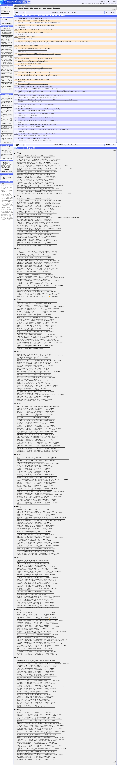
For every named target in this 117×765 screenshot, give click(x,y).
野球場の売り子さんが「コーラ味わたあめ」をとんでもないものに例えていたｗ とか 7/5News (40, 394)
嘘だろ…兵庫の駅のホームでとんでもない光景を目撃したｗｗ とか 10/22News (37, 213)
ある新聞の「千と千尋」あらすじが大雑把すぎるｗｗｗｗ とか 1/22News (35, 674)
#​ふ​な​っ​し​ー (5, 80)
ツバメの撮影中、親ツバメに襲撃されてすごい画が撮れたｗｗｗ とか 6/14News (37, 431)
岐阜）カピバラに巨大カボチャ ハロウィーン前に (32, 84)
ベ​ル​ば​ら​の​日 (4, 63)
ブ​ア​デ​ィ (8, 60)
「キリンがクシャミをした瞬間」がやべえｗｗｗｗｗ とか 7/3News (34, 397)
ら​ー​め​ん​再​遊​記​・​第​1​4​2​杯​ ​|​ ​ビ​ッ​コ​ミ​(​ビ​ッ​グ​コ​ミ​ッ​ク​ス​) (7, 111)
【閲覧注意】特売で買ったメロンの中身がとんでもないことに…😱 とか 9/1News (37, 296)
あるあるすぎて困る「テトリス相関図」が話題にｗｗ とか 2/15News (34, 633)
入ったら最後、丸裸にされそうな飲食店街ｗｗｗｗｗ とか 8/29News (34, 305)
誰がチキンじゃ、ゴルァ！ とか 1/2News (27, 705)
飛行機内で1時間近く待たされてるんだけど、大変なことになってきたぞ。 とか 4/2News (39, 553)
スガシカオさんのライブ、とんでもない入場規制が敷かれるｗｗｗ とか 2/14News (37, 634)
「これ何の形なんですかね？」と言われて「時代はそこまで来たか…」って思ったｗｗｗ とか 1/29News (43, 663)
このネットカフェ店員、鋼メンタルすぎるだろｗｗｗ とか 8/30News (34, 303)
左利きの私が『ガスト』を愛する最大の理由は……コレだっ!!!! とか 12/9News (36, 747)
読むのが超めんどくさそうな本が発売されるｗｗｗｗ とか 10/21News (34, 214)
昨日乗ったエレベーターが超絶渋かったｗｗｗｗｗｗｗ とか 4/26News (35, 516)
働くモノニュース (49, 117)
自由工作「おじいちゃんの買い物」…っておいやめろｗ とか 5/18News (35, 477)
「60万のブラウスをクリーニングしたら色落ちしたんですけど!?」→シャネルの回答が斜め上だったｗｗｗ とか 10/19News (48, 217)
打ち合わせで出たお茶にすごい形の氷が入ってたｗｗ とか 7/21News (34, 370)
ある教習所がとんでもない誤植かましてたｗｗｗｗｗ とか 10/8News (34, 234)
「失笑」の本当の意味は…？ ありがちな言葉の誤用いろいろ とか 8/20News (36, 319)
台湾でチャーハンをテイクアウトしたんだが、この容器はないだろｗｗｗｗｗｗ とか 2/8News (40, 643)
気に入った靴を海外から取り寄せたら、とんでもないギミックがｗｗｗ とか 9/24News (38, 260)
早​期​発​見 (8, 37)
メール (8, 218)
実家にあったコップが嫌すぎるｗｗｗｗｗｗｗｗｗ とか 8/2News (33, 347)
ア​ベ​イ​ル (8, 46)
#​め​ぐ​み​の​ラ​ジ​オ (6, 72)
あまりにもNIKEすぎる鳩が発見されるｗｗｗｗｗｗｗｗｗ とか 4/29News (35, 511)
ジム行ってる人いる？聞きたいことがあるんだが (31, 86)
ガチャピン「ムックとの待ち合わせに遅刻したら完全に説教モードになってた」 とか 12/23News (41, 725)
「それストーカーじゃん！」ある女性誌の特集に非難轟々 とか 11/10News (35, 179)
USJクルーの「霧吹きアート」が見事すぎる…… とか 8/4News (32, 344)
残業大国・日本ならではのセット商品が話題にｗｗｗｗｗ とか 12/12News (35, 742)
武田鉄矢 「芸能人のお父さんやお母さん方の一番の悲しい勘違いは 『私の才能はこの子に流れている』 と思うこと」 (49, 41)
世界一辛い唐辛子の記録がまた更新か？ (29, 45)
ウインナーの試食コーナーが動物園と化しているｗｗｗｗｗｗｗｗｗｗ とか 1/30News (38, 662)
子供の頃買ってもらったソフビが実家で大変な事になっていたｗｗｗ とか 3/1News (38, 607)
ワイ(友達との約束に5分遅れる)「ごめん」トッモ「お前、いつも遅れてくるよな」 (40, 109)
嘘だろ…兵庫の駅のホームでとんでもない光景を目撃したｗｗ (35, 20)
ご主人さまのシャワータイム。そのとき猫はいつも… (32, 72)
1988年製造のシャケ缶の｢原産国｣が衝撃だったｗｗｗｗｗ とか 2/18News (35, 628)
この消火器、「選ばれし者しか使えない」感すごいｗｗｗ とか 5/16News (35, 480)
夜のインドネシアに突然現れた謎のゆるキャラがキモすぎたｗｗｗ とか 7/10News (37, 387)
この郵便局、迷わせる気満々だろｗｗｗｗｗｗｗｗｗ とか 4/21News (34, 523)
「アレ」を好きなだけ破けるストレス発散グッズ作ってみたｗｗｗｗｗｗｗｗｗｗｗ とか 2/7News (41, 645)
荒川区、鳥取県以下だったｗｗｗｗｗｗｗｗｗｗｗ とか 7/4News (33, 396)
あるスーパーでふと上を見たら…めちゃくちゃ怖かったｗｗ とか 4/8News (35, 543)
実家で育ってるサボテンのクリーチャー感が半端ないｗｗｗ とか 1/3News (35, 704)
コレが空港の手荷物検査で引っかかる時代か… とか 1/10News (32, 693)
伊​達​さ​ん (3, 56)
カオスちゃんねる (67, 109)
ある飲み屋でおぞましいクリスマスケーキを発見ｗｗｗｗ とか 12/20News (35, 729)
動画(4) (31, 8)
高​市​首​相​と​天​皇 (7, 33)
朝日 (47, 84)
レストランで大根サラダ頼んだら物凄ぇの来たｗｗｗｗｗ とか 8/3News (35, 345)
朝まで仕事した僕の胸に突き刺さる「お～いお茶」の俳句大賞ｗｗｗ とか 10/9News (38, 233)
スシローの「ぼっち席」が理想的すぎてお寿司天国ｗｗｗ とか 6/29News (35, 408)
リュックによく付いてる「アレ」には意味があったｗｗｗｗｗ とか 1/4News (36, 702)
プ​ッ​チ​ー (7, 45)
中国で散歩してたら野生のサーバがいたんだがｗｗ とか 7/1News (33, 400)
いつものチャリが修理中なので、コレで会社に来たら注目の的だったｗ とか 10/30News (39, 200)
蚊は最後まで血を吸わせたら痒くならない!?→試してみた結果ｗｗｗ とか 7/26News (38, 362)
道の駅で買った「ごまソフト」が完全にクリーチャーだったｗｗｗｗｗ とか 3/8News (38, 596)
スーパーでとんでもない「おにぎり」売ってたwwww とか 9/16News (34, 273)
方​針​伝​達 (8, 52)
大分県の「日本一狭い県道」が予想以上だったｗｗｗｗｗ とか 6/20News (35, 422)
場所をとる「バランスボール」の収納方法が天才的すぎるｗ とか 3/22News (36, 574)
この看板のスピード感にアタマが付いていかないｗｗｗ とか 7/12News (35, 383)
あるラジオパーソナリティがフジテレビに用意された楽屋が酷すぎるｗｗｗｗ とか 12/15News (40, 737)
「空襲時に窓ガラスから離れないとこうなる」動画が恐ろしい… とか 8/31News (37, 302)
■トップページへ (5, 7)
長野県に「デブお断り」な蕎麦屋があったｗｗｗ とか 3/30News (33, 562)
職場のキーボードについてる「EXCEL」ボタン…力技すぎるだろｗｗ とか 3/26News (38, 568)
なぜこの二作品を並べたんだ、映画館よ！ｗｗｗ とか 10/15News (33, 223)
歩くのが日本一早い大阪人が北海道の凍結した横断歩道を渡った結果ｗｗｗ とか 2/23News (40, 620)
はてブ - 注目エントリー (8, 158)
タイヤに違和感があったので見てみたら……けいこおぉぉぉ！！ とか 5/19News (37, 476)
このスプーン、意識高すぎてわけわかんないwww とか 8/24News (33, 312)
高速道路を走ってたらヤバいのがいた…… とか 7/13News (31, 382)
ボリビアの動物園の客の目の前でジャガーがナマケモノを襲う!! (35, 75)
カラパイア (42, 45)
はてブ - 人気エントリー (8, 142)
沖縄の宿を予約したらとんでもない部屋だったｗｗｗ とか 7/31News (34, 354)
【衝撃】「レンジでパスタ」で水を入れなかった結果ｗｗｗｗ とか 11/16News (36, 170)
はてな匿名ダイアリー (65, 129)
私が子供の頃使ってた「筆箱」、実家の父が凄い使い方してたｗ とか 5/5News (36, 497)
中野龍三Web (84, 91)
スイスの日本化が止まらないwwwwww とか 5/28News (30, 462)
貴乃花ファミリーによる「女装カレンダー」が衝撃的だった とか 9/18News (36, 269)
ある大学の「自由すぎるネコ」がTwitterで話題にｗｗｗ (33, 68)
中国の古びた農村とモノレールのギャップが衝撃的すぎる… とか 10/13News (36, 226)
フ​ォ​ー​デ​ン (9, 63)
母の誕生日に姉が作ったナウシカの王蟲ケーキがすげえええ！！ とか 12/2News (37, 757)
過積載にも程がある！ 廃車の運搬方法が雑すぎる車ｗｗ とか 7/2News (34, 399)
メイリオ (7, 169)
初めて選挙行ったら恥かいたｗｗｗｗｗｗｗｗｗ (31, 117)
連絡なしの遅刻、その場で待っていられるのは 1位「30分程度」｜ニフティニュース (36, 110)
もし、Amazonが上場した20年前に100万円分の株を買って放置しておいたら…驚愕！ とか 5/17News (42, 479)
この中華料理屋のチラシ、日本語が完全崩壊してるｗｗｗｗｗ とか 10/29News (37, 202)
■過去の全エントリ (5, 11)
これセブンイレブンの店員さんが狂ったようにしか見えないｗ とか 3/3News (36, 603)
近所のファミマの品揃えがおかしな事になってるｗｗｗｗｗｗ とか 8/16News (36, 325)
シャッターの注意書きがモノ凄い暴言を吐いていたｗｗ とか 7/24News (35, 365)
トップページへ (73, 12)
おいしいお (60, 95)
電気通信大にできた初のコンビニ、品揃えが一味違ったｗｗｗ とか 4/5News (36, 548)
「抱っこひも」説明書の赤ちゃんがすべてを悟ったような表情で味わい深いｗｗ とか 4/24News (41, 519)
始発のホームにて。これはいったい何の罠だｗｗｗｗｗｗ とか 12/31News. (36, 712)
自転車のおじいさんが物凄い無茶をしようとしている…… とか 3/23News (35, 573)
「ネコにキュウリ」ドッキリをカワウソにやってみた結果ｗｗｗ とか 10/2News (37, 244)
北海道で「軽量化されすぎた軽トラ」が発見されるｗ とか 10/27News (34, 205)
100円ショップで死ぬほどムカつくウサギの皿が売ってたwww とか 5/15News (36, 482)
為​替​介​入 (10, 40)
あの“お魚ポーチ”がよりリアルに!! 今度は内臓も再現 (32, 25)
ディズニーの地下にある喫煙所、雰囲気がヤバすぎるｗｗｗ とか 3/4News (35, 602)
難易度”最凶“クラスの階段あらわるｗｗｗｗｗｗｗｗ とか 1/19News (34, 679)
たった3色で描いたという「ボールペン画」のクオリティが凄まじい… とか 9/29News (38, 252)
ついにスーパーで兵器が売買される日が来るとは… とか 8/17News (33, 323)
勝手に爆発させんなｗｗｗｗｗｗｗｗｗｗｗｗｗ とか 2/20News (33, 625)
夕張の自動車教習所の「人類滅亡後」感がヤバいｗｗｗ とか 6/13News (35, 433)
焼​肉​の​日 (3, 45)
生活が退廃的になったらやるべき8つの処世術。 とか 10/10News (33, 231)
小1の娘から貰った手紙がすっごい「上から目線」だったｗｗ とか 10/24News (36, 209)
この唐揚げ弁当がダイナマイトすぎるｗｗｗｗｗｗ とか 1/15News (33, 685)
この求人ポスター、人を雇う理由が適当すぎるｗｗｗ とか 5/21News (34, 473)
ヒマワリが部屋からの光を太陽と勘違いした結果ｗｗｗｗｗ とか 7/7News (35, 391)
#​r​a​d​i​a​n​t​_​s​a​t (6, 77)
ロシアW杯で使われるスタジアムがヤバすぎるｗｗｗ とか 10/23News (34, 211)
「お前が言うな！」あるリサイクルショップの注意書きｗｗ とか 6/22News (36, 419)
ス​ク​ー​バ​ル (6, 47)
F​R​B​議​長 (11, 55)
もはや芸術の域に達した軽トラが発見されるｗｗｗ (32, 32)
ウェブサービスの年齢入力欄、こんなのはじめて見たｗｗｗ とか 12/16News (36, 736)
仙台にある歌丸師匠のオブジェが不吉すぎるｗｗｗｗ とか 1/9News (34, 694)
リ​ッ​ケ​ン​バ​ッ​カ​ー (7, 50)
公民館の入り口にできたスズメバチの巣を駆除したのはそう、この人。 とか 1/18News (38, 680)
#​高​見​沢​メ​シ (8, 76)
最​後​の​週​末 (3, 42)
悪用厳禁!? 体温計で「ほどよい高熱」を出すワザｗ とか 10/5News (33, 239)
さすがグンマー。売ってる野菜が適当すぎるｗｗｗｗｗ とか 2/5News (34, 648)
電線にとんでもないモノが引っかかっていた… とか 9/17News (32, 271)
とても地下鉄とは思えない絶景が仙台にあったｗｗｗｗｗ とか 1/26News (35, 668)
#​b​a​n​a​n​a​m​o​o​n (7, 67)
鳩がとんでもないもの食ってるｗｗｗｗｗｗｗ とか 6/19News (32, 423)
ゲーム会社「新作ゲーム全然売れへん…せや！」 (31, 104)
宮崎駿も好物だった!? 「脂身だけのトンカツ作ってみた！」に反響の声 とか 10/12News (39, 228)
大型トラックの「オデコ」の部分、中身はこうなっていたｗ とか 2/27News (36, 614)
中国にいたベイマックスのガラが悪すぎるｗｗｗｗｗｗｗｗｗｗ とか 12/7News (37, 750)
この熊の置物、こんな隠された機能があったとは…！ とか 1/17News (34, 682)
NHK (47, 61)
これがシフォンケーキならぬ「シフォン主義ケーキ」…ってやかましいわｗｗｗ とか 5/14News (41, 483)
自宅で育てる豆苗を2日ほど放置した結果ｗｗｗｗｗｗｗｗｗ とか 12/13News (36, 740)
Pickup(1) (21, 8)
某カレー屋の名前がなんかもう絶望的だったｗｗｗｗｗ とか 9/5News (34, 290)
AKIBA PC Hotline (51, 25)
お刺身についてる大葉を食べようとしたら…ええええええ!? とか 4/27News (36, 514)
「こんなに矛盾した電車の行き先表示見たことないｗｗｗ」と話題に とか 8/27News (38, 308)
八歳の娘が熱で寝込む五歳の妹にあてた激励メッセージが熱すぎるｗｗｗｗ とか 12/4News (40, 754)
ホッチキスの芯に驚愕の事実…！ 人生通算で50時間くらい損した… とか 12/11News (38, 743)
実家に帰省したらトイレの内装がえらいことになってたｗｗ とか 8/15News (36, 327)
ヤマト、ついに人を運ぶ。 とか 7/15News (27, 379)
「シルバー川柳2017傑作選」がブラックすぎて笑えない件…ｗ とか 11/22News (37, 160)
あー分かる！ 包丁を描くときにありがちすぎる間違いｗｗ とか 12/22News (36, 726)
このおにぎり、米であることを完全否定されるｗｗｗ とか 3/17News (34, 582)
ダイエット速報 (48, 86)
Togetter (54, 133)
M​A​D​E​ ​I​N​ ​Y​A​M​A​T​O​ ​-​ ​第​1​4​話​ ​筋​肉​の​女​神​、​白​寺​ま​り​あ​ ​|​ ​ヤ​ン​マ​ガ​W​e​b (7, 107)
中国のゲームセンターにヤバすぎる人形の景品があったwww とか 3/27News (36, 566)
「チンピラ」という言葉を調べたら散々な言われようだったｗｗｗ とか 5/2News (37, 502)
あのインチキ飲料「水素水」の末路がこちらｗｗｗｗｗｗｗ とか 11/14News (36, 173)
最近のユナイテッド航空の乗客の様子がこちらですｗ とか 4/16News (34, 531)
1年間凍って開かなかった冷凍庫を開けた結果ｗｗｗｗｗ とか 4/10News (35, 540)
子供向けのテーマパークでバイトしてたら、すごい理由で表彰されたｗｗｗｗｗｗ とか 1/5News (41, 700)
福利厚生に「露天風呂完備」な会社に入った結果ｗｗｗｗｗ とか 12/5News (36, 753)
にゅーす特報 (85, 41)
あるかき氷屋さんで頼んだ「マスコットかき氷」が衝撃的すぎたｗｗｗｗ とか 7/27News (39, 360)
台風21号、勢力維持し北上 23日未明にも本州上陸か (32, 58)
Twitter (11, 91)
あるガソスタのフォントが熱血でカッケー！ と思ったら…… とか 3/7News (35, 597)
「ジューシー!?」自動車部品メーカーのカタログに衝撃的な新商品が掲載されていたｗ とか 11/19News (42, 165)
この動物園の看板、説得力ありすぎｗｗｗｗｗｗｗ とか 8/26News (33, 309)
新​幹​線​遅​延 (3, 30)
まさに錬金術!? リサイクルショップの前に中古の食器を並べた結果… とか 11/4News (38, 188)
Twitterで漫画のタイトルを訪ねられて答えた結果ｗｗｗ (33, 29)
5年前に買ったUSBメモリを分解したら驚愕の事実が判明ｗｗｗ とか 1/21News (37, 676)
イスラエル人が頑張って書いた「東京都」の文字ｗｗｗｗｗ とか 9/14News (36, 276)
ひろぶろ (55, 75)
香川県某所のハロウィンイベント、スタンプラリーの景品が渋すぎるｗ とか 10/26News (39, 206)
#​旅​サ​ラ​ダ (10, 82)
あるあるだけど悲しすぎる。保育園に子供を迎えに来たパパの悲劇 (36, 54)
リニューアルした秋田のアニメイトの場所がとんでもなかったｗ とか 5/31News (37, 457)
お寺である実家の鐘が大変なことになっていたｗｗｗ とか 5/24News (34, 468)
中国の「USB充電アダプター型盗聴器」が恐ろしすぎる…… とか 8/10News (36, 334)
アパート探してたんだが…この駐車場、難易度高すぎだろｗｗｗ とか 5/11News (37, 488)
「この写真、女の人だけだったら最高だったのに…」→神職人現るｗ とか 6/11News (38, 436)
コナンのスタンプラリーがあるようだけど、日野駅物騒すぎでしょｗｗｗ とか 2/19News (39, 626)
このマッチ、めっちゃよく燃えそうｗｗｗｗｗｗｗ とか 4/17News (33, 530)
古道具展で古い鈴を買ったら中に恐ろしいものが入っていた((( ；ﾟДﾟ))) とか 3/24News (38, 571)
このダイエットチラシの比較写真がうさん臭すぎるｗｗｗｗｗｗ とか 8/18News (37, 322)
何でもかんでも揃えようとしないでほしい (29, 138)
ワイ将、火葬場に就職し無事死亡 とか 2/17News (29, 629)
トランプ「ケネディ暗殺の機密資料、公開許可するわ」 (33, 48)
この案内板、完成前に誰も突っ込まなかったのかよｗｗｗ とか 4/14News (35, 534)
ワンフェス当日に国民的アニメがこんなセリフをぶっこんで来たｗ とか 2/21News (37, 623)
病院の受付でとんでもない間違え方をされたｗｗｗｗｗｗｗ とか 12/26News (36, 720)
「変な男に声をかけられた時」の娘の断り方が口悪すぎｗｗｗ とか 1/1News (36, 707)
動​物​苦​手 (8, 49)
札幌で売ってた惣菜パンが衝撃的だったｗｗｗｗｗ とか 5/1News (33, 504)
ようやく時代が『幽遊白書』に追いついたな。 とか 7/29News (32, 357)
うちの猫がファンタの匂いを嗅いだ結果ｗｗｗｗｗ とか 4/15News (33, 533)
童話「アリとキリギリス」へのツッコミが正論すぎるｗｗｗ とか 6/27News (36, 411)
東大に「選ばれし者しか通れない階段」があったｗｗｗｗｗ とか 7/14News (36, 380)
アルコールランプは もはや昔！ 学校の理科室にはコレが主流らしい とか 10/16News (38, 222)
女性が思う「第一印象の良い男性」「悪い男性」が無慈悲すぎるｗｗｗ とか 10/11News (39, 230)
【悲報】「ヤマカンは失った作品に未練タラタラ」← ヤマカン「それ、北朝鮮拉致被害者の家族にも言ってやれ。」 (49, 91)
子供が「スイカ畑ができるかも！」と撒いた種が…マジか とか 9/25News (35, 259)
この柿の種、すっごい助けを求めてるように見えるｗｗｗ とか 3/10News (35, 593)
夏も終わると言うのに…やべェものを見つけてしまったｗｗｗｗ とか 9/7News (36, 287)
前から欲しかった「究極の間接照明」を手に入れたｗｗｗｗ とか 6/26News (36, 413)
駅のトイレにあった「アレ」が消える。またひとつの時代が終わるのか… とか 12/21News (39, 728)
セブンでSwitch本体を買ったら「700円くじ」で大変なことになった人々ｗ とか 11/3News (39, 190)
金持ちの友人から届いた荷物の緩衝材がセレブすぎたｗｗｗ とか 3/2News (35, 605)
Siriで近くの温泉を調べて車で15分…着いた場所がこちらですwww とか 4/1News (37, 554)
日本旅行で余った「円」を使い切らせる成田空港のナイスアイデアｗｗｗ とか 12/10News (39, 745)
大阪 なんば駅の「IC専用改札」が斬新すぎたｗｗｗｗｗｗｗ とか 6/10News (36, 437)
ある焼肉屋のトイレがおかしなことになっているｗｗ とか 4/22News (34, 522)
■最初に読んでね (5, 13)
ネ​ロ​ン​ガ (3, 32)
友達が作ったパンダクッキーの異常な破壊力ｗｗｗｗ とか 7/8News (34, 390)
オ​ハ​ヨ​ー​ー (8, 39)
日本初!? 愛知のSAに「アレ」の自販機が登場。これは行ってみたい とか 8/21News (38, 317)
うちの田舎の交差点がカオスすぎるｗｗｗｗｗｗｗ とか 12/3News (33, 756)
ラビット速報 (51, 113)
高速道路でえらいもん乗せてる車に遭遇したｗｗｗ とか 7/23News (33, 366)
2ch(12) (36, 8)
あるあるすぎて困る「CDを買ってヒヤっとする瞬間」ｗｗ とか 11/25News (36, 156)
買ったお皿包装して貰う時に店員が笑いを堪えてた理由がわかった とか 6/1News (37, 451)
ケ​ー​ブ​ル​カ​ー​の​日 (7, 57)
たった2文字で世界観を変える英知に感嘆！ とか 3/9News (31, 594)
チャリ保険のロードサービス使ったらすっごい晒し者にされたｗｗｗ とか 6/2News (38, 450)
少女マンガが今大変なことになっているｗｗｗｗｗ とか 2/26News (33, 616)
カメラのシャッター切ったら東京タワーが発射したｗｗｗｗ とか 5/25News (36, 466)
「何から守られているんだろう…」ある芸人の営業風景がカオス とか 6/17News (37, 426)
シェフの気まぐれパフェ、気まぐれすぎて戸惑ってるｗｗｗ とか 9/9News (35, 283)
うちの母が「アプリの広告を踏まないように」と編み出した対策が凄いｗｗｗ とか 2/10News (40, 640)
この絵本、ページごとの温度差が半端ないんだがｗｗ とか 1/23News (34, 672)
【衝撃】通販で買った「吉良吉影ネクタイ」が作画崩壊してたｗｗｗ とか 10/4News (38, 240)
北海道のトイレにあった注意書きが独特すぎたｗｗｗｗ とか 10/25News (35, 208)
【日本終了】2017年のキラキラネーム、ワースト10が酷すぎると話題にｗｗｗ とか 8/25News (40, 311)
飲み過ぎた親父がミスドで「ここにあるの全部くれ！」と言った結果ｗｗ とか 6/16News (39, 428)
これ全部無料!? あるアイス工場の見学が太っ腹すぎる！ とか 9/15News (35, 274)
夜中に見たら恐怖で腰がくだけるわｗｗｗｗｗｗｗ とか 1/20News (33, 677)
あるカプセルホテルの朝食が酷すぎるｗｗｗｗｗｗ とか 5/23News (33, 469)
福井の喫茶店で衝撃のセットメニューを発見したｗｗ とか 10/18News (34, 219)
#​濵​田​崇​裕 (7, 86)
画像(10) (26, 8)
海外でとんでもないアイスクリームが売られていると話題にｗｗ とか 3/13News (37, 588)
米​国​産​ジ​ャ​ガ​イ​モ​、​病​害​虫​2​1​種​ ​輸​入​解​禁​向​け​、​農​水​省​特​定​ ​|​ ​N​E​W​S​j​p (6, 103)
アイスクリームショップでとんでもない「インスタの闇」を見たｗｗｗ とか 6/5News (38, 445)
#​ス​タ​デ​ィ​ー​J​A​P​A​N (5, 83)
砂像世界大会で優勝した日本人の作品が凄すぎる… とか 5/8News (33, 493)
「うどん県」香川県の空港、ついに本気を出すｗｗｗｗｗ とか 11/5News (35, 187)
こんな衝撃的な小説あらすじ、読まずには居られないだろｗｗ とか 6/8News (36, 440)
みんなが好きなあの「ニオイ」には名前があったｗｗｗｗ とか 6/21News (35, 420)
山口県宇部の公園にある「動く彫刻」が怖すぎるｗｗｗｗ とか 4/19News (35, 526)
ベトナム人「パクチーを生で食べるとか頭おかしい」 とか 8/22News (34, 316)
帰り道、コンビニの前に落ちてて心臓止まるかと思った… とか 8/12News (35, 331)
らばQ (49, 72)
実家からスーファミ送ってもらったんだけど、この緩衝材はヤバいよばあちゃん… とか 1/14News (41, 686)
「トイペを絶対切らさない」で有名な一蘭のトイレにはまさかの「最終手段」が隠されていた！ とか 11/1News (44, 193)
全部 (114, 150)
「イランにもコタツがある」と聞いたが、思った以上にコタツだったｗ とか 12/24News (39, 723)
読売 (46, 18)
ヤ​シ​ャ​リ (4, 49)
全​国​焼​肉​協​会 (9, 30)
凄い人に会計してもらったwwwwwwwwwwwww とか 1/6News (32, 699)
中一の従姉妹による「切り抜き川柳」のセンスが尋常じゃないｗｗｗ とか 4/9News (38, 542)
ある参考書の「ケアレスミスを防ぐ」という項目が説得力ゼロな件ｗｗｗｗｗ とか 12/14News (40, 739)
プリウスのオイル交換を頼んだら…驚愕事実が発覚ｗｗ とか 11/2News (34, 191)
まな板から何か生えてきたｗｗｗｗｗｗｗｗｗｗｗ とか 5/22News (33, 471)
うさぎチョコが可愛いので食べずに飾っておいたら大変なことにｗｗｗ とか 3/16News (38, 583)
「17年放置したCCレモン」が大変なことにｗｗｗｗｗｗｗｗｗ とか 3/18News (37, 580)
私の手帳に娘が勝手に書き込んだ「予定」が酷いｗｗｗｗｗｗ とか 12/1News (36, 759)
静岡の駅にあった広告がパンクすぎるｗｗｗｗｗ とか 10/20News (33, 216)
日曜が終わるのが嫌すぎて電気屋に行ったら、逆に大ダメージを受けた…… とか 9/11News (39, 280)
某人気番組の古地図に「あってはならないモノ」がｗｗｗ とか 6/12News (35, 434)
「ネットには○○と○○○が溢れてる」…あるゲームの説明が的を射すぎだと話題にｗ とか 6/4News (41, 447)
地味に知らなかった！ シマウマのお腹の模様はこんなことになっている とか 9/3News (38, 293)
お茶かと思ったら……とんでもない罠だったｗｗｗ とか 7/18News (33, 374)
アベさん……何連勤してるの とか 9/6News (28, 288)
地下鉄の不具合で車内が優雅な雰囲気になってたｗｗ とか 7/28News (34, 359)
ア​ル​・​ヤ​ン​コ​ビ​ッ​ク (5, 65)
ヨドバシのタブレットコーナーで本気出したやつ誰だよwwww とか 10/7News (36, 236)
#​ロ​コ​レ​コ (7, 75)
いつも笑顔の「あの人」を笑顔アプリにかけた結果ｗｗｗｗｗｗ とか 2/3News (36, 651)
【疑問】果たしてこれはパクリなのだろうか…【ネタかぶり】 (35, 133)
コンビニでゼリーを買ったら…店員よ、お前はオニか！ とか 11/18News (35, 166)
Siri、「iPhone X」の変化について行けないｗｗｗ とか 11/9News (33, 180)
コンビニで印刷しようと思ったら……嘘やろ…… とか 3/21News (33, 576)
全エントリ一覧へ (111, 9)
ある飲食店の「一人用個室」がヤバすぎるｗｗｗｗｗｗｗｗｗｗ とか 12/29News (37, 715)
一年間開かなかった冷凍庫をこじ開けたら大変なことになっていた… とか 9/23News (38, 262)
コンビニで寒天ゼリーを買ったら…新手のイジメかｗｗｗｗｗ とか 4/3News (36, 551)
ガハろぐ (57, 120)
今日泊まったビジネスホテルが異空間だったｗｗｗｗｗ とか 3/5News (34, 600)
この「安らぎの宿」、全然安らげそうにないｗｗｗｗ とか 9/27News (34, 256)
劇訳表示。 (51, 48)
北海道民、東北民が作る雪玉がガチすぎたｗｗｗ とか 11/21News (33, 162)
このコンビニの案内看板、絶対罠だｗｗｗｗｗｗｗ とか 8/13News (33, 330)
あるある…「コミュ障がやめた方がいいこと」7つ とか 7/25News (33, 363)
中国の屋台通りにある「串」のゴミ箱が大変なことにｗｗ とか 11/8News (35, 182)
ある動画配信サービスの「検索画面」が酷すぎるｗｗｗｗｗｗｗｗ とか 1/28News (37, 665)
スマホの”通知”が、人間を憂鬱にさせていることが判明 (33, 124)
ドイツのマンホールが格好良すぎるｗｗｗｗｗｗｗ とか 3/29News (33, 563)
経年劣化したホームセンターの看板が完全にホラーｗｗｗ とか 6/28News (35, 409)
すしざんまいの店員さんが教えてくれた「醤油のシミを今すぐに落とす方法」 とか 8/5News (40, 342)
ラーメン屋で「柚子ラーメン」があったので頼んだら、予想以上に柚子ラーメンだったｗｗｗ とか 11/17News (44, 168)
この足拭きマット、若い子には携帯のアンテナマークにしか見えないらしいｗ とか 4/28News (40, 512)
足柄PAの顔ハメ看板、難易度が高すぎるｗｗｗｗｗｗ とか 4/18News (34, 528)
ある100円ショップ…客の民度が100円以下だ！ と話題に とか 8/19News (35, 320)
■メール (3, 8)
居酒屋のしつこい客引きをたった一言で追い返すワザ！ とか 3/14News (35, 586)
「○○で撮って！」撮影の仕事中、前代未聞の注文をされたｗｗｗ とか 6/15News (37, 430)
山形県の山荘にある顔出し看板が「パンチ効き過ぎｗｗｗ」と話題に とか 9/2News (38, 294)
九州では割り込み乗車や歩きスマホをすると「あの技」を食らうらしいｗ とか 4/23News (39, 520)
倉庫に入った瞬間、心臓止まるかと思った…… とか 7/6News (32, 393)
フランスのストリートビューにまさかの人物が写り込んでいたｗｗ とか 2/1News (37, 654)
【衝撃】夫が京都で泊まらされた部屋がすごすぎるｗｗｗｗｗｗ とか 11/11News (37, 177)
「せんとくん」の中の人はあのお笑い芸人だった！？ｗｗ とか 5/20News (35, 474)
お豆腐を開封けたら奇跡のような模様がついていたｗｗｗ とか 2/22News (35, 622)
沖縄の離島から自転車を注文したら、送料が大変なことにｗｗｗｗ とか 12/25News (38, 722)
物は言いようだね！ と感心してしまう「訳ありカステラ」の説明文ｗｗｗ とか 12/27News (39, 719)
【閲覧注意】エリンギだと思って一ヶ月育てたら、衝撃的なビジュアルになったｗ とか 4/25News (41, 517)
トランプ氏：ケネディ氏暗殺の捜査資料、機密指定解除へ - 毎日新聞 (32, 50)
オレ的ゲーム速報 (52, 124)
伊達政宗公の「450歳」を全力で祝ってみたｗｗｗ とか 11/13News (33, 174)
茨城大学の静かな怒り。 (24, 36)
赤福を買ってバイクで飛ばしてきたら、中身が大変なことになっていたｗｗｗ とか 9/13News (40, 277)
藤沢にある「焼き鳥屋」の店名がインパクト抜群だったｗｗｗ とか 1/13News (36, 688)
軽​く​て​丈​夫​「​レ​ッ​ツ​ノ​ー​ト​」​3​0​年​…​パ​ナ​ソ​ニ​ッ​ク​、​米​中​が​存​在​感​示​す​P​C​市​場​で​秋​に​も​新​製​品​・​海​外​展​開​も (6, 134)
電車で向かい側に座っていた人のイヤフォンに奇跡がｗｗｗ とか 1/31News (36, 660)
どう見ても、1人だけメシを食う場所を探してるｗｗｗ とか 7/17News (34, 376)
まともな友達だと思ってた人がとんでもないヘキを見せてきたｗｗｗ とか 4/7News (38, 545)
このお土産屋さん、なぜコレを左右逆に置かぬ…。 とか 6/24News (33, 416)
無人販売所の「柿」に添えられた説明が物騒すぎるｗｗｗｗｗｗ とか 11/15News (37, 171)
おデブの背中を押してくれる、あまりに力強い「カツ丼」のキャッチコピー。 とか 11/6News (40, 185)
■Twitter (3, 10)
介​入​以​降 (9, 53)
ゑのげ (53, 20)
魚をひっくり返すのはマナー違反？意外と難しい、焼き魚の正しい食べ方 (38, 95)
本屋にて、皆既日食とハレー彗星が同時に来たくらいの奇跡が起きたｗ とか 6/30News (38, 406)
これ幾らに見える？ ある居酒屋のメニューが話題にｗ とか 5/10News (34, 490)
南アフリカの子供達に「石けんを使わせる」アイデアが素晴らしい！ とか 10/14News (38, 225)
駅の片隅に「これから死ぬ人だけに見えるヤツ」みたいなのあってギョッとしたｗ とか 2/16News (41, 631)
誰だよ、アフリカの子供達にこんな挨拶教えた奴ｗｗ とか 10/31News (34, 199)
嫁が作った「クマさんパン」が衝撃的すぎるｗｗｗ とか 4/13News (33, 536)
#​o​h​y (4, 76)
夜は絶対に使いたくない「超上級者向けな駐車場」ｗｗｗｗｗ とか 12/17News (37, 734)
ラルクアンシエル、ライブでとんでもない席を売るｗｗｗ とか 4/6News (35, 547)
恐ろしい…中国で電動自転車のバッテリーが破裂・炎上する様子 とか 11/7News (37, 183)
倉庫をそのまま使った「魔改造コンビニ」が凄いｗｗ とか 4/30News (34, 509)
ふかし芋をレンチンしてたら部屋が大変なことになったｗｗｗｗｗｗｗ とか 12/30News (39, 714)
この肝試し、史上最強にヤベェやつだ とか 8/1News (30, 348)
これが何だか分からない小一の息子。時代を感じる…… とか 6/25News (35, 414)
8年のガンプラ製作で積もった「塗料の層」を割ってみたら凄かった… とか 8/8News (38, 337)
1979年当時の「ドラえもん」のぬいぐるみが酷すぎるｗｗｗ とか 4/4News (35, 550)
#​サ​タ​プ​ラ (8, 85)
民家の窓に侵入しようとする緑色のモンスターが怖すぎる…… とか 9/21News (36, 265)
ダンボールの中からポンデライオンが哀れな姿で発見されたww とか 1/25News (36, 669)
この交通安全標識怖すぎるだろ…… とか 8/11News (29, 333)
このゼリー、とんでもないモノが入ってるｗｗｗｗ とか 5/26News (33, 465)
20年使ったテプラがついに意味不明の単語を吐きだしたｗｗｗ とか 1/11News (36, 691)
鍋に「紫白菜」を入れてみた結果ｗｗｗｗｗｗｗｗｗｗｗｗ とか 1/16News (36, 683)
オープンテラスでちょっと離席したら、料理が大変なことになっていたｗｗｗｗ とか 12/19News (41, 731)
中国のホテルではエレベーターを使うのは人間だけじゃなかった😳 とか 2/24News (37, 619)
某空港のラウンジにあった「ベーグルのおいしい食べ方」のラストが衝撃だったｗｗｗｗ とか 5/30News (43, 459)
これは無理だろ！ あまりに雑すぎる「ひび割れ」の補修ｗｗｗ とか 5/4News (36, 499)
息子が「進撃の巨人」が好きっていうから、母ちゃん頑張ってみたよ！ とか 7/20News (38, 371)
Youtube (49, 58)
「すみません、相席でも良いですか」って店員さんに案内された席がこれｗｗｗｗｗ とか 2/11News (42, 639)
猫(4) (40, 8)
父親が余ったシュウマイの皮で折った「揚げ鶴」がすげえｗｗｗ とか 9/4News (36, 291)
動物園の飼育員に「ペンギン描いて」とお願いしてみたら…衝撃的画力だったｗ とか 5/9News (40, 491)
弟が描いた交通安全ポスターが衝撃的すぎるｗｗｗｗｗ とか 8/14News (35, 328)
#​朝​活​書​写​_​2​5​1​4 (7, 69)
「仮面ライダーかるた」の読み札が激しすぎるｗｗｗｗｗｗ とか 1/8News (35, 696)
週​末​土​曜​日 (4, 36)
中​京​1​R (10, 62)
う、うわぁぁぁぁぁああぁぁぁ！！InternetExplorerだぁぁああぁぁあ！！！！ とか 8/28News (40, 306)
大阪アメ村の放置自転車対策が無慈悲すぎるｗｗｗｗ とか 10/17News (34, 220)
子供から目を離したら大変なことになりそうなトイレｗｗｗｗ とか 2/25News (36, 617)
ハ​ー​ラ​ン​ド (8, 59)
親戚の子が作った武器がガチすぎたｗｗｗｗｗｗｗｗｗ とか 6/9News (34, 439)
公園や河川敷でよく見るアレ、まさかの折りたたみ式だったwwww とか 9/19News (37, 268)
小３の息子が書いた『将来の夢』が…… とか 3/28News (31, 565)
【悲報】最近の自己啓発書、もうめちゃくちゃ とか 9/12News (32, 279)
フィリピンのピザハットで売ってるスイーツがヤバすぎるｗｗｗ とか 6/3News (36, 448)
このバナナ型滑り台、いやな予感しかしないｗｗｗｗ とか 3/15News (34, 585)
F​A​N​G (8, 36)
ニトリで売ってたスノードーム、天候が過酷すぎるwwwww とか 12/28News (36, 717)
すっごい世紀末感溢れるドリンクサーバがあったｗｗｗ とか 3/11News (34, 591)
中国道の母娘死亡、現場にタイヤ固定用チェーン (31, 18)
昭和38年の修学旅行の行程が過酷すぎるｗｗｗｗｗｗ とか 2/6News (34, 646)
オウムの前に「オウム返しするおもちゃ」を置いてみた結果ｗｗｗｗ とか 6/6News (38, 443)
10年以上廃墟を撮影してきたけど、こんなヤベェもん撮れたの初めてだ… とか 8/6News (39, 340)
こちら (2, 183)
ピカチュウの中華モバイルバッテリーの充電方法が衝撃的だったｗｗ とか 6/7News (38, 442)
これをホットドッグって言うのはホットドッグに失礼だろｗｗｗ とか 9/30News (37, 251)
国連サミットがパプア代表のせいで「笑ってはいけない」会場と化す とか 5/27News (38, 463)
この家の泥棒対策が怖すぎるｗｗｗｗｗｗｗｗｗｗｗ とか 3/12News (34, 590)
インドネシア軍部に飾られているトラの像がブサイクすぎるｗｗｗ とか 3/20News (37, 577)
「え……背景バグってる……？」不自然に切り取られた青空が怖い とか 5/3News (37, 500)
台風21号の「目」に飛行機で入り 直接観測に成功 (31, 61)
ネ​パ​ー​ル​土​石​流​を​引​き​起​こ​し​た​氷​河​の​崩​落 (6, 99)
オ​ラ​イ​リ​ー (7, 56)
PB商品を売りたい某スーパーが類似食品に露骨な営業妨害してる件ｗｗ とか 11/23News (39, 159)
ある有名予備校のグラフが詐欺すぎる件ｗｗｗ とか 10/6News (32, 237)
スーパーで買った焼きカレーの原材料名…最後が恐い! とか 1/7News (34, 697)
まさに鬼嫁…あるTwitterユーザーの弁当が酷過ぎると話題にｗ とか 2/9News (36, 642)
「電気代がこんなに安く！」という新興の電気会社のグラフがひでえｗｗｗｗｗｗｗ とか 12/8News (42, 748)
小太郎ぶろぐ (57, 54)
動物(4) (44, 8)
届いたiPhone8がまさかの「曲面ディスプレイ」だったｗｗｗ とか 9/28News (36, 254)
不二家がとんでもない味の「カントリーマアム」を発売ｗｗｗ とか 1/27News (36, 666)
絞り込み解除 (56, 8)
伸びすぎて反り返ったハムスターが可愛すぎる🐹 (31, 79)
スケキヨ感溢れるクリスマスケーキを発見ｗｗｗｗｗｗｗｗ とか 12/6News (36, 751)
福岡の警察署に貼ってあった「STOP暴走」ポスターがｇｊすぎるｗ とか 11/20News (38, 163)
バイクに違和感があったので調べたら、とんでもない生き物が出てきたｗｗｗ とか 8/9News (40, 336)
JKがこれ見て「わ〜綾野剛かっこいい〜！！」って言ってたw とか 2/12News (36, 637)
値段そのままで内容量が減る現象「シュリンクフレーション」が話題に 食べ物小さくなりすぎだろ (45, 100)
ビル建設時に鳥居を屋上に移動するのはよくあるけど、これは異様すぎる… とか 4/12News (40, 537)
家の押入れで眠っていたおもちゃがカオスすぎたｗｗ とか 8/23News (34, 314)
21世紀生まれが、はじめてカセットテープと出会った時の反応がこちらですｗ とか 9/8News (40, 285)
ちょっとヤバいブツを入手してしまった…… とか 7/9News (31, 388)
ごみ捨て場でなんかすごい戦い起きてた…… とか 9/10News (32, 282)
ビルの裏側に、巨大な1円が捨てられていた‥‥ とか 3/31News (33, 560)
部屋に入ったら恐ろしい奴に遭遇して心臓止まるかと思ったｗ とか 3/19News (36, 579)
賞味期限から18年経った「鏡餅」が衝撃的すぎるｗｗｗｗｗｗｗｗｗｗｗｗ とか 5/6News (39, 496)
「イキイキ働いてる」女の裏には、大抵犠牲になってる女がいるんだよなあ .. (39, 129)
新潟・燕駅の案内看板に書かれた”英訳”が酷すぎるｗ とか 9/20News (34, 266)
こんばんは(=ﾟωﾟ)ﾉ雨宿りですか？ (27, 63)
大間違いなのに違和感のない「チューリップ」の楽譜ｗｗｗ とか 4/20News (36, 525)
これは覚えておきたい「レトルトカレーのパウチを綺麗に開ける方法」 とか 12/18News (39, 733)
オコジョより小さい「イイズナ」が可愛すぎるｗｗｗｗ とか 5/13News (35, 485)
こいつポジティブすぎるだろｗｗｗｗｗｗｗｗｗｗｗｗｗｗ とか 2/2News (35, 653)
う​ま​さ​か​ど (6, 62)
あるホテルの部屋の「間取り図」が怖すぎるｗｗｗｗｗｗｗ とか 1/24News (36, 671)
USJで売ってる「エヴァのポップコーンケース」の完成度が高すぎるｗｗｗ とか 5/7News (39, 494)
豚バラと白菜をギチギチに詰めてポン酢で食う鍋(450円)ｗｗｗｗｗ (36, 120)
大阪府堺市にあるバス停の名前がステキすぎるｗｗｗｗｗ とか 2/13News (35, 636)
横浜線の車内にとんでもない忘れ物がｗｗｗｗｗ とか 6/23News (33, 417)
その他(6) (49, 8)
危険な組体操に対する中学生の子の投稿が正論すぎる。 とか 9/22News (35, 263)
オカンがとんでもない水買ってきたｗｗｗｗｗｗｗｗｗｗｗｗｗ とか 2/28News (37, 612)
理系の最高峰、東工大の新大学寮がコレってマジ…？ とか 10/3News (34, 242)
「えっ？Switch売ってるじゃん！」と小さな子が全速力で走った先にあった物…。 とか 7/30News (41, 355)
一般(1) (16, 8)
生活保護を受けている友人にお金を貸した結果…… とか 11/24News (34, 157)
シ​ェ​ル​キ (4, 59)
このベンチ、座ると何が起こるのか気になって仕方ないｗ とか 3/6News (35, 599)
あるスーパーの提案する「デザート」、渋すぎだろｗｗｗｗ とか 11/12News (36, 176)
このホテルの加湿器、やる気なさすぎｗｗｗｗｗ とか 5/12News (33, 486)
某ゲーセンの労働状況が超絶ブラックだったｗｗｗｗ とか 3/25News (34, 569)
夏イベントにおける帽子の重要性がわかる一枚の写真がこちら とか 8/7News (36, 339)
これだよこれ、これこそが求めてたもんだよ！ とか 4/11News (32, 539)
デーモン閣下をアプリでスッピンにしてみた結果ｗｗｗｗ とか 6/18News (35, 425)
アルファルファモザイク (50, 104)
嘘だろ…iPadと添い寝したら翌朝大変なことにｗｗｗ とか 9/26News (34, 257)
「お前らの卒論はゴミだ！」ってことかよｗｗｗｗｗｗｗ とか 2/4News (35, 650)
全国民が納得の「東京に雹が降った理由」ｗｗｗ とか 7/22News (33, 368)
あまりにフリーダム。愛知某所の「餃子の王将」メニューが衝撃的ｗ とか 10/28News (38, 203)
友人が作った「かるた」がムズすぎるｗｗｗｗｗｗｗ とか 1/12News (34, 689)
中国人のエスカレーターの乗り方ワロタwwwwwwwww (33, 113)
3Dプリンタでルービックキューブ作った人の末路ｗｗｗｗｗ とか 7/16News (36, 377)
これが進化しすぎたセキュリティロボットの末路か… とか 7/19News (34, 373)
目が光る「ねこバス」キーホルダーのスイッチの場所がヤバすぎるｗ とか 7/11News (38, 385)
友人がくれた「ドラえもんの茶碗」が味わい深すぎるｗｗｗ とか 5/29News (36, 460)
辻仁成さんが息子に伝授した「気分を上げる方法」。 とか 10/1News (34, 245)
